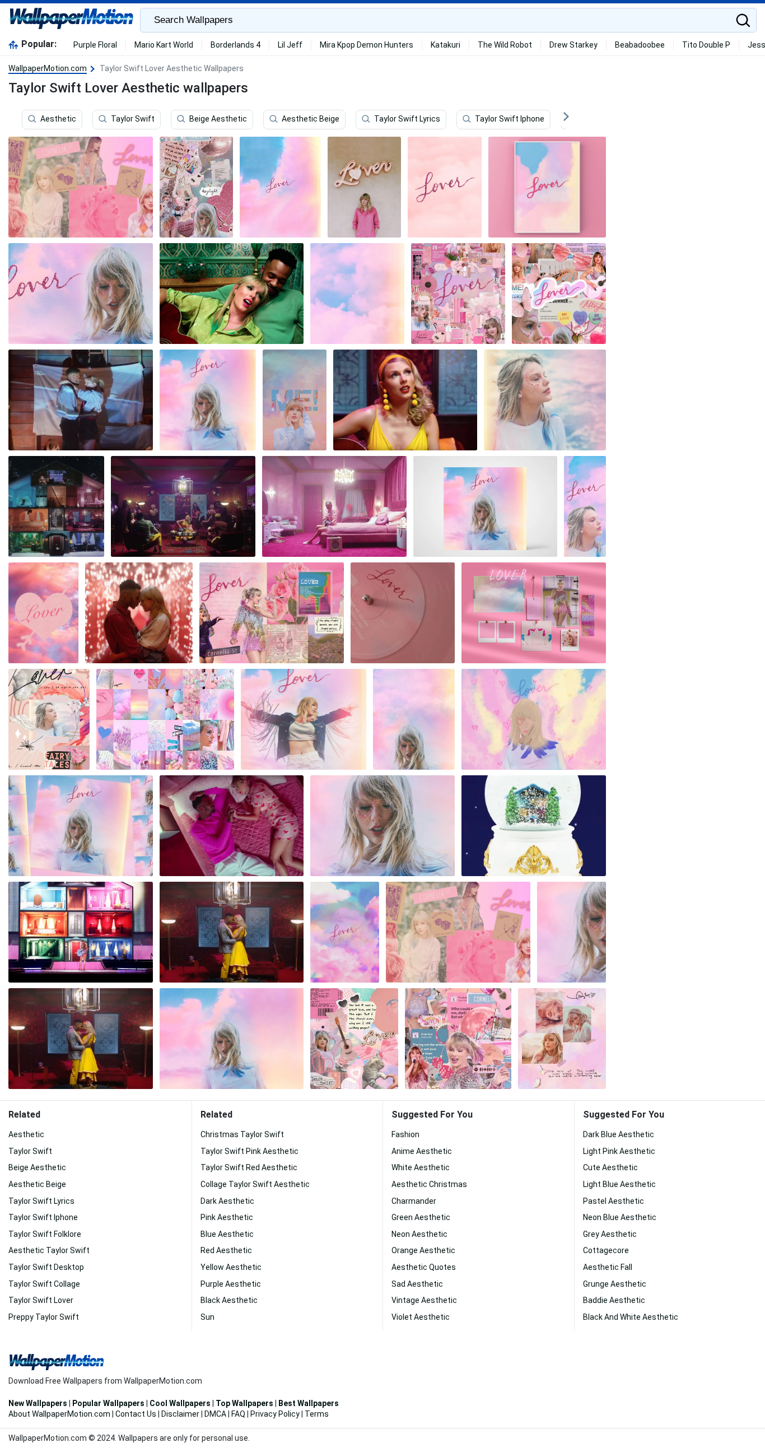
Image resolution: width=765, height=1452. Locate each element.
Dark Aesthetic (227, 1201)
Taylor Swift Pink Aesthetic (249, 1151)
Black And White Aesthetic (630, 1317)
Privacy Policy (275, 1413)
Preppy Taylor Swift (43, 1317)
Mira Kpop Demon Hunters (366, 44)
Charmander (413, 1201)
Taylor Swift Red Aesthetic (248, 1167)
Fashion (405, 1134)
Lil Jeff (290, 44)
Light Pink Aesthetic (619, 1151)
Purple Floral (95, 44)
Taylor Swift (133, 119)
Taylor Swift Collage (44, 1283)
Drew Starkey (573, 44)
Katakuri (445, 44)
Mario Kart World (163, 44)
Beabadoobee (640, 44)
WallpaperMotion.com (47, 68)
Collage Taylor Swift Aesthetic (255, 1184)
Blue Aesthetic (227, 1234)
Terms (317, 1413)
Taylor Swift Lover (40, 1300)
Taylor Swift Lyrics (407, 119)
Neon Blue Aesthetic (619, 1217)
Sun (207, 1317)
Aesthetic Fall (607, 1267)
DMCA (215, 1413)
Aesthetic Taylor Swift (49, 1250)
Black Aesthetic (229, 1300)
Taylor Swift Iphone (509, 119)
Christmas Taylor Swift (242, 1134)
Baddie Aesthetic (614, 1300)
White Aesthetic (420, 1167)
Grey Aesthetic (610, 1234)
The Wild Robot (505, 44)
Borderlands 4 (235, 44)
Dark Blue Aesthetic (618, 1134)
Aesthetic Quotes (423, 1267)
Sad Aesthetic (417, 1283)
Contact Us (135, 1413)
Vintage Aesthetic (424, 1300)
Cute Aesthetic (610, 1167)
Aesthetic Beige (310, 119)
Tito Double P (706, 44)
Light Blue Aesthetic (619, 1184)
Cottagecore (606, 1250)
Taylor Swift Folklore (44, 1234)
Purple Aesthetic (230, 1283)
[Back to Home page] (71, 20)
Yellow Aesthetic (231, 1267)
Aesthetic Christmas (429, 1184)
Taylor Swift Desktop (46, 1267)
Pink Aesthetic (226, 1217)
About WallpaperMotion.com (59, 1413)
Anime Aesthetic (421, 1151)
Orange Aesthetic (423, 1250)
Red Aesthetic (226, 1250)
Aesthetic (58, 119)
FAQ (238, 1413)
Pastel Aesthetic (613, 1201)
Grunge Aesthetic (614, 1283)
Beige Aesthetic (218, 119)
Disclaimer (180, 1413)
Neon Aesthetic (419, 1234)
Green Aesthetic (420, 1217)
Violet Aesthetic (420, 1317)
